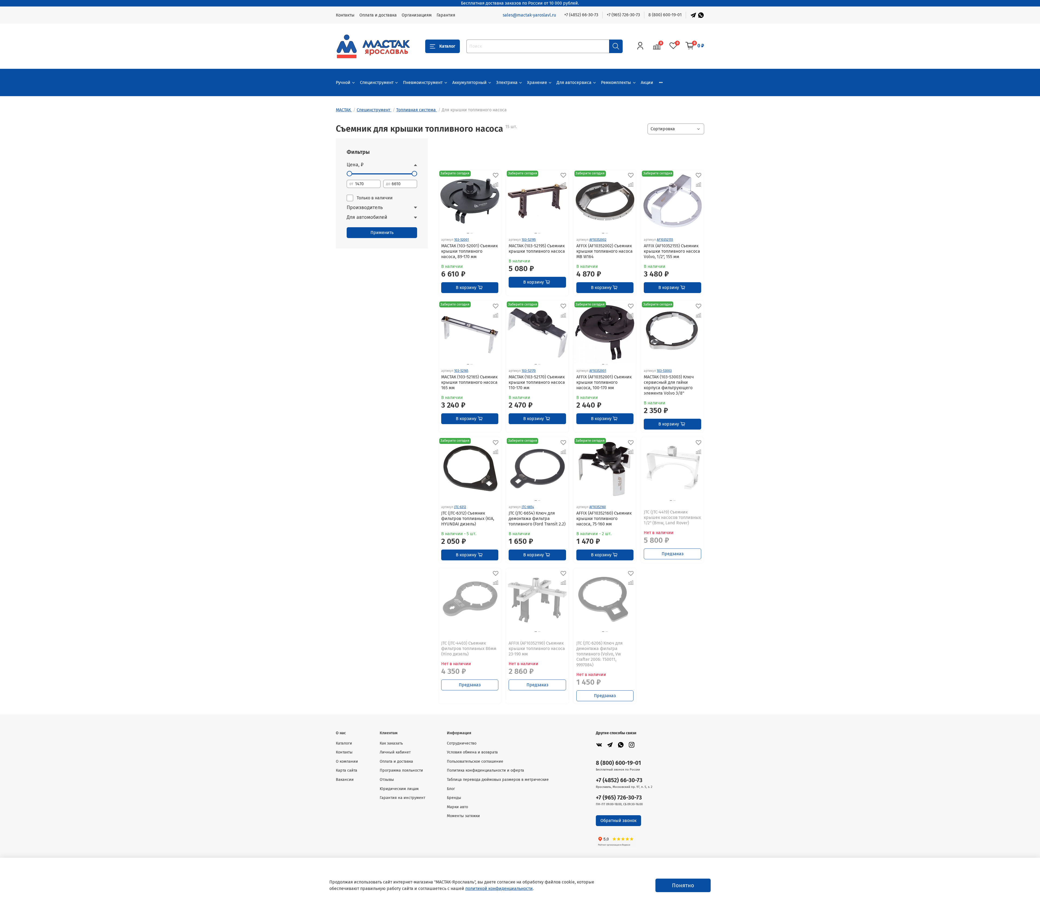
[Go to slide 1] (468, 364)
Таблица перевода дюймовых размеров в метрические (498, 779)
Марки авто (457, 807)
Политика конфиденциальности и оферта (485, 770)
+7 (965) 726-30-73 (623, 14)
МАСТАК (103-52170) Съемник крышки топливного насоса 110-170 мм (537, 382)
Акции (647, 82)
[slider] (349, 174)
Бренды (454, 797)
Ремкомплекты (616, 82)
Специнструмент (377, 82)
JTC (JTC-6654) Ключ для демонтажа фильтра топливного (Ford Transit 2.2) (537, 519)
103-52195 (529, 240)
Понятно (683, 885)
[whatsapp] (621, 745)
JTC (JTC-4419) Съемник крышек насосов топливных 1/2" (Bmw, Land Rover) (672, 517)
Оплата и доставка (378, 15)
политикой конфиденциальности (499, 888)
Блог (451, 789)
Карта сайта (346, 770)
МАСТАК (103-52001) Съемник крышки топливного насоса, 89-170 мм (469, 251)
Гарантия (446, 15)
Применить (382, 232)
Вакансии (345, 779)
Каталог (447, 46)
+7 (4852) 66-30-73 (581, 14)
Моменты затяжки (463, 816)
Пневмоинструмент (423, 82)
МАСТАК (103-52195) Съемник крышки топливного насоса (537, 248)
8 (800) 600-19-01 (665, 14)
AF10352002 (597, 240)
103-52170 (529, 371)
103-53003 (664, 371)
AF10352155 (665, 240)
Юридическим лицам (399, 789)
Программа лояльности (401, 770)
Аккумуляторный (469, 82)
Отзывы (387, 779)
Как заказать (391, 743)
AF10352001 (597, 371)
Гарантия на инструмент (402, 797)
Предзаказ (673, 553)
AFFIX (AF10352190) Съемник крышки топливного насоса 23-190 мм (537, 649)
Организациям (417, 15)
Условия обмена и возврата (472, 752)
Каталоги (344, 743)
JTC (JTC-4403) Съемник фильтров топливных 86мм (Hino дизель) (468, 649)
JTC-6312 (460, 507)
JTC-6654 (528, 507)
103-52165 (461, 371)
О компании (347, 761)
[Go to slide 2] (471, 364)
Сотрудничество (461, 743)
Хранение (537, 82)
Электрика (507, 82)
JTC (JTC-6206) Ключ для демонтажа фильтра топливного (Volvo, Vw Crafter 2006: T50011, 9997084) (599, 654)
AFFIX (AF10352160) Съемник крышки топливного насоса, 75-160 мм (604, 519)
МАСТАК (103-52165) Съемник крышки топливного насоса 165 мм (469, 382)
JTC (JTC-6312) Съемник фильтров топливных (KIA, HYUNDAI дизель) (467, 519)
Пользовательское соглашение (475, 761)
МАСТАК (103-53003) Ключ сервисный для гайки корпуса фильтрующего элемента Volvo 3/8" (669, 385)
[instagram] (631, 745)
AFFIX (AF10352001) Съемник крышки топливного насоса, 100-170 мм (604, 382)
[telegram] (610, 745)
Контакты (345, 15)
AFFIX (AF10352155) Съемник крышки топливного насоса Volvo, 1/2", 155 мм (672, 251)
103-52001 (461, 240)
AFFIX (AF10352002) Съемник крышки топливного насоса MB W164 (604, 251)
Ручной (343, 82)
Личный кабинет (395, 752)
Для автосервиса (574, 82)
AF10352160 (597, 507)
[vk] (599, 745)
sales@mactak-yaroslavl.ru (529, 15)
